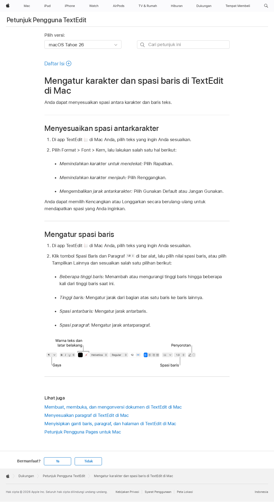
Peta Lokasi (185, 492)
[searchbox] (183, 44)
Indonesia (261, 492)
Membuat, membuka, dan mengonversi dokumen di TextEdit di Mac (113, 407)
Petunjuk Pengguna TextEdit (46, 20)
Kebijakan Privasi (127, 492)
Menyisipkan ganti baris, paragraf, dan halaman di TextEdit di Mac (110, 423)
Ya (58, 461)
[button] (266, 6)
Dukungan (26, 476)
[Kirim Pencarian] (143, 45)
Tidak (88, 461)
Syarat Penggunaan (158, 492)
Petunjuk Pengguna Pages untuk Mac (82, 432)
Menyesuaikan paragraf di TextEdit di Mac (86, 415)
